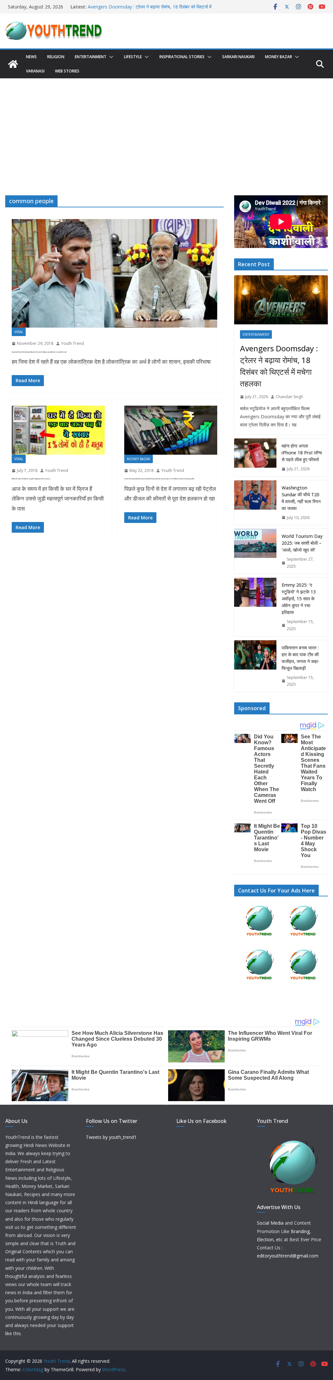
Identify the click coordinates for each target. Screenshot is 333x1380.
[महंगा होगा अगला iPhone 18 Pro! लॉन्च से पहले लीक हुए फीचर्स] (255, 457)
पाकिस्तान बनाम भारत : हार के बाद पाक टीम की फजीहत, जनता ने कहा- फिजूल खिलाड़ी (300, 657)
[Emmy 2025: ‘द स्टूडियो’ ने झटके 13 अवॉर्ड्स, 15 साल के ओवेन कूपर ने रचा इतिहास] (255, 607)
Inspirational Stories (182, 56)
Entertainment (90, 56)
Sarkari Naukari (238, 56)
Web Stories (67, 71)
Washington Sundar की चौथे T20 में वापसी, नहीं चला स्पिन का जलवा (301, 498)
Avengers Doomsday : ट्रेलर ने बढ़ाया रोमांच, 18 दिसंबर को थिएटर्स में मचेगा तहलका (279, 366)
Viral (18, 332)
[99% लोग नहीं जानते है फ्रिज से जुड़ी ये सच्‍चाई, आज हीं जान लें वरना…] (58, 430)
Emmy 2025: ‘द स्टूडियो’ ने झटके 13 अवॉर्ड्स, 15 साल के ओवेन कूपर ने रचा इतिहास (299, 598)
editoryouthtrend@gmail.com (287, 1256)
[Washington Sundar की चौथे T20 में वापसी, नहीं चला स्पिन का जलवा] (255, 502)
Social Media (270, 1223)
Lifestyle (133, 56)
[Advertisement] (166, 127)
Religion (55, 56)
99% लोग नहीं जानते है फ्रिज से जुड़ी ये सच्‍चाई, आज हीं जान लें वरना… (31, 479)
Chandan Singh (289, 396)
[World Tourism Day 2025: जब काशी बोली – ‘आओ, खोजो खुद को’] (255, 551)
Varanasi (35, 71)
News (31, 56)
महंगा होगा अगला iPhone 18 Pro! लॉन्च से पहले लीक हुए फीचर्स (302, 452)
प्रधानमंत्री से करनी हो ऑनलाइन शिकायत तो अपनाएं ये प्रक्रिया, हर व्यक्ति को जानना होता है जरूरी (39, 352)
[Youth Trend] (13, 64)
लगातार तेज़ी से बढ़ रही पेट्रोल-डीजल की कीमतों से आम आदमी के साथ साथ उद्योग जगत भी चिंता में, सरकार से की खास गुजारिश (159, 479)
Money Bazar (278, 56)
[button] (109, 57)
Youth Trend (72, 343)
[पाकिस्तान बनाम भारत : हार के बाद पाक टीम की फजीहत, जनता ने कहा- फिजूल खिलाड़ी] (255, 666)
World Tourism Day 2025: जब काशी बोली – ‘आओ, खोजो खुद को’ (302, 543)
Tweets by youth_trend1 (111, 1137)
